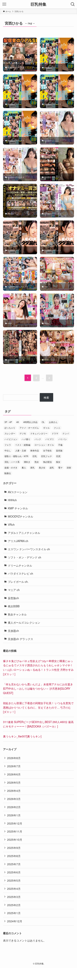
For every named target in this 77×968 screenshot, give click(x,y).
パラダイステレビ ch (20, 573)
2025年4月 (14, 888)
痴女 (58, 461)
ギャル (46, 427)
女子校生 (47, 450)
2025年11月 (14, 831)
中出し (7, 450)
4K (17, 421)
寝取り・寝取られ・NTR (16, 456)
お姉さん (53, 421)
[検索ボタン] (72, 4)
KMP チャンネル (18, 508)
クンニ (57, 427)
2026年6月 (14, 774)
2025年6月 (14, 872)
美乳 (32, 467)
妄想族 (59, 450)
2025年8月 (14, 856)
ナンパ (65, 433)
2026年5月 (14, 782)
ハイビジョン (10, 439)
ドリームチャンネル (20, 565)
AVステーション (17, 492)
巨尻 (58, 456)
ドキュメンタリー (38, 433)
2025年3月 (14, 897)
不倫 (60, 444)
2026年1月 (14, 815)
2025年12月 (14, 823)
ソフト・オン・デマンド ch (24, 557)
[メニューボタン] (4, 4)
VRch (11, 524)
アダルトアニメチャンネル (24, 533)
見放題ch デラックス (20, 639)
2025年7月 (14, 864)
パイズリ (49, 439)
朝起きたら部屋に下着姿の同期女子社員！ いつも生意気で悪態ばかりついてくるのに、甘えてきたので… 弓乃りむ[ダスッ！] (38, 707)
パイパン (62, 439)
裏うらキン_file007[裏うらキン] (22, 736)
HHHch (12, 500)
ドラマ (55, 433)
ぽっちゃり (9, 427)
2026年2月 (14, 807)
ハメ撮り (26, 439)
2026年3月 (14, 799)
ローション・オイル (44, 444)
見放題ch (13, 631)
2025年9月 (14, 848)
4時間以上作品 (30, 421)
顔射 (69, 467)
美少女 (42, 467)
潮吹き (27, 461)
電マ (60, 467)
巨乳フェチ (46, 456)
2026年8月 (14, 758)
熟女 (37, 461)
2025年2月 (14, 905)
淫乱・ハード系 (12, 461)
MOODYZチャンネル (20, 516)
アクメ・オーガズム (29, 427)
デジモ (23, 433)
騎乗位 (7, 473)
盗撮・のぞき (10, 467)
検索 (46, 397)
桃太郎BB (14, 606)
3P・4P (8, 421)
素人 (24, 467)
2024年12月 (14, 921)
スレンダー (9, 433)
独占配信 (47, 461)
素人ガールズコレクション (24, 622)
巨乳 (35, 456)
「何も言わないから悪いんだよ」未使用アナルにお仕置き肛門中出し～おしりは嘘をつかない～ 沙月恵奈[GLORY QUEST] (38, 688)
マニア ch (14, 590)
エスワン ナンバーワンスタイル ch (29, 549)
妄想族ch (13, 598)
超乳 (52, 467)
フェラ (7, 444)
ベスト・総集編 (22, 444)
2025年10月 (14, 839)
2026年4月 (14, 791)
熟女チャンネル (17, 614)
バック (38, 439)
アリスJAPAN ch (18, 541)
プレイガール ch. (18, 581)
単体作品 (34, 450)
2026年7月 (14, 766)
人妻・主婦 (20, 450)
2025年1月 (14, 913)
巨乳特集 (38, 4)
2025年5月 (14, 880)
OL (43, 421)
